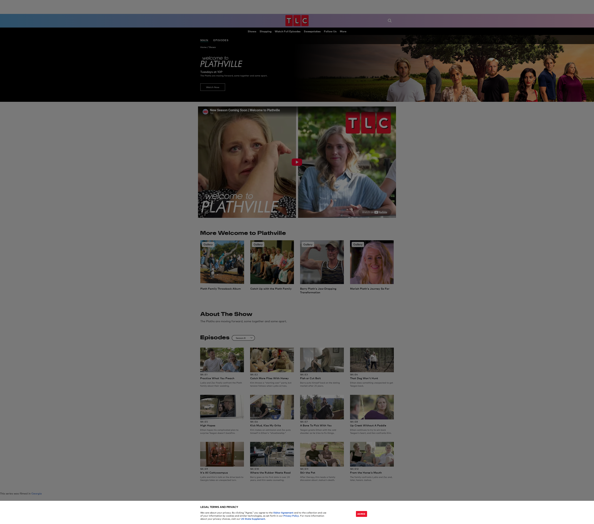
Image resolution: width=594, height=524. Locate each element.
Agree (361, 513)
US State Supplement (253, 518)
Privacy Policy (291, 515)
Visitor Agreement (283, 512)
